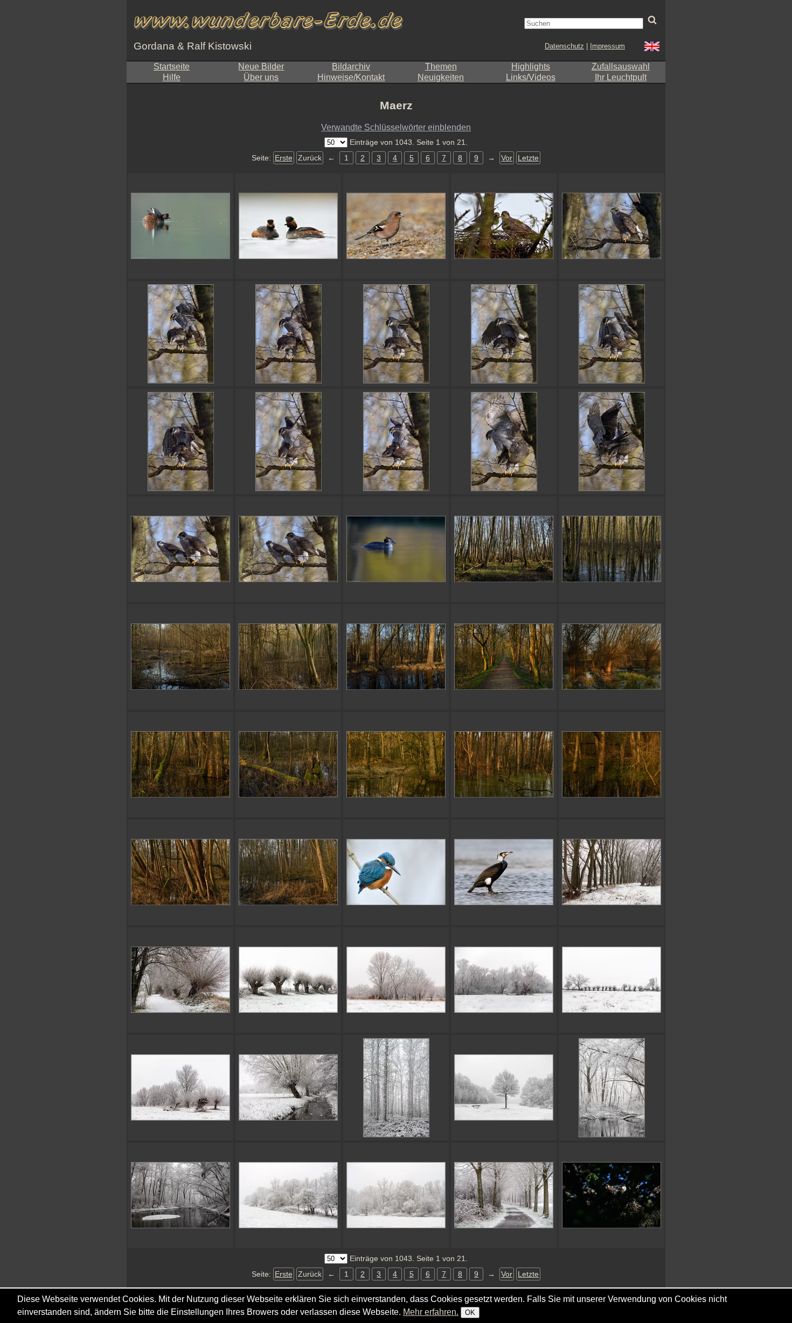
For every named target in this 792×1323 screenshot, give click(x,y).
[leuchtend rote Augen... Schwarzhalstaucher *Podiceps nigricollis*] (288, 226)
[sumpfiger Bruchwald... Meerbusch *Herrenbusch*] (180, 657)
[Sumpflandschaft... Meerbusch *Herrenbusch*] (611, 549)
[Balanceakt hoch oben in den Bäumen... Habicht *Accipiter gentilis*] (180, 334)
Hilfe (171, 77)
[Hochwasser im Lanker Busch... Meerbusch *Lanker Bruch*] (288, 872)
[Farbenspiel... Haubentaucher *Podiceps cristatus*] (396, 549)
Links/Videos (530, 77)
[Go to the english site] (651, 48)
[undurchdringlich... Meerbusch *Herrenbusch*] (288, 657)
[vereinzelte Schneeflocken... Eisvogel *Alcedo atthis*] (396, 872)
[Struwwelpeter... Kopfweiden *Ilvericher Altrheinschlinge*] (288, 980)
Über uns (261, 77)
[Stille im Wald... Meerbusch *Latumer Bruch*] (611, 1087)
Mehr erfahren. (430, 1312)
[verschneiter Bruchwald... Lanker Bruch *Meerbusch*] (396, 1195)
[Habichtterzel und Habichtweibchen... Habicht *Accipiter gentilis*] (180, 549)
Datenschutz (564, 46)
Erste (284, 157)
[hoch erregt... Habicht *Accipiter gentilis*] (288, 441)
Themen (441, 66)
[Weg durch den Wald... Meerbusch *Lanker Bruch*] (504, 657)
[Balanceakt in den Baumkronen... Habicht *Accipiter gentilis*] (611, 334)
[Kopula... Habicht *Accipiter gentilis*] (396, 334)
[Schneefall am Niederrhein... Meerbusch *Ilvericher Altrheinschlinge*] (288, 1087)
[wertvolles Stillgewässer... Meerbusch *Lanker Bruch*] (396, 764)
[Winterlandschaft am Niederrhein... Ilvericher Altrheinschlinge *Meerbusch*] (504, 980)
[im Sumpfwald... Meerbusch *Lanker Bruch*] (180, 872)
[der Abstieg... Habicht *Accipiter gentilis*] (504, 441)
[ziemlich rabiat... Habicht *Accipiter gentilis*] (288, 334)
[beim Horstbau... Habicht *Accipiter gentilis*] (504, 226)
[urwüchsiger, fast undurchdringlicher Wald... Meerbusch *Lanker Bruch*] (180, 764)
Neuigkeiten (441, 77)
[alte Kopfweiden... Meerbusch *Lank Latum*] (611, 657)
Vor (506, 157)
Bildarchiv (351, 66)
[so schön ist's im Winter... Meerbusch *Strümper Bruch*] (288, 1195)
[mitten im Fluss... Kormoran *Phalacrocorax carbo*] (504, 872)
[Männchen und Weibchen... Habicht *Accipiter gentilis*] (288, 549)
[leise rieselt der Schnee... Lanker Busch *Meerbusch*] (504, 1087)
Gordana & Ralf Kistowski (193, 46)
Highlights (530, 66)
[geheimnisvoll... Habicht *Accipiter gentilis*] (611, 1195)
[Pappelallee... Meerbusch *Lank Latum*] (504, 1195)
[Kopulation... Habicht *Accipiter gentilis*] (504, 334)
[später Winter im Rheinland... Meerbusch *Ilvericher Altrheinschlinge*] (396, 980)
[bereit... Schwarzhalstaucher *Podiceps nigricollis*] (180, 226)
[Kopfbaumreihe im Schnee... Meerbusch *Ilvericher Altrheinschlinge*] (611, 980)
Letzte (528, 157)
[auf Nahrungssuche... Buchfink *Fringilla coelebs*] (396, 226)
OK (470, 1312)
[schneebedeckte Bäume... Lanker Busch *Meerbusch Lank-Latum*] (396, 1087)
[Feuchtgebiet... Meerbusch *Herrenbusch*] (504, 549)
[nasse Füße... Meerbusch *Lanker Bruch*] (504, 764)
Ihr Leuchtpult (621, 77)
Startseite (172, 66)
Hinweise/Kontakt (351, 77)
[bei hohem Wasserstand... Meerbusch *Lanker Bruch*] (611, 764)
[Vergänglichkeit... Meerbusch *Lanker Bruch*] (288, 764)
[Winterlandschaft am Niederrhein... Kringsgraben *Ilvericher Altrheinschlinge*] (611, 872)
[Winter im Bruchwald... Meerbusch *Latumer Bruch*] (180, 1195)
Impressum (607, 46)
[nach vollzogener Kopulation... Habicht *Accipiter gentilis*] (611, 441)
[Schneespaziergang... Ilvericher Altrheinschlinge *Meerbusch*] (180, 980)
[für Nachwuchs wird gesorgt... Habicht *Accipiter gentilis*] (396, 441)
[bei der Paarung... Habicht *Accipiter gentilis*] (180, 441)
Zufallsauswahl (621, 66)
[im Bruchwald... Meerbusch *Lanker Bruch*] (396, 657)
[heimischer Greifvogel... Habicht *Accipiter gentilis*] (611, 226)
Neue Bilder (261, 66)
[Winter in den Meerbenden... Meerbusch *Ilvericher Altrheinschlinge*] (180, 1087)
